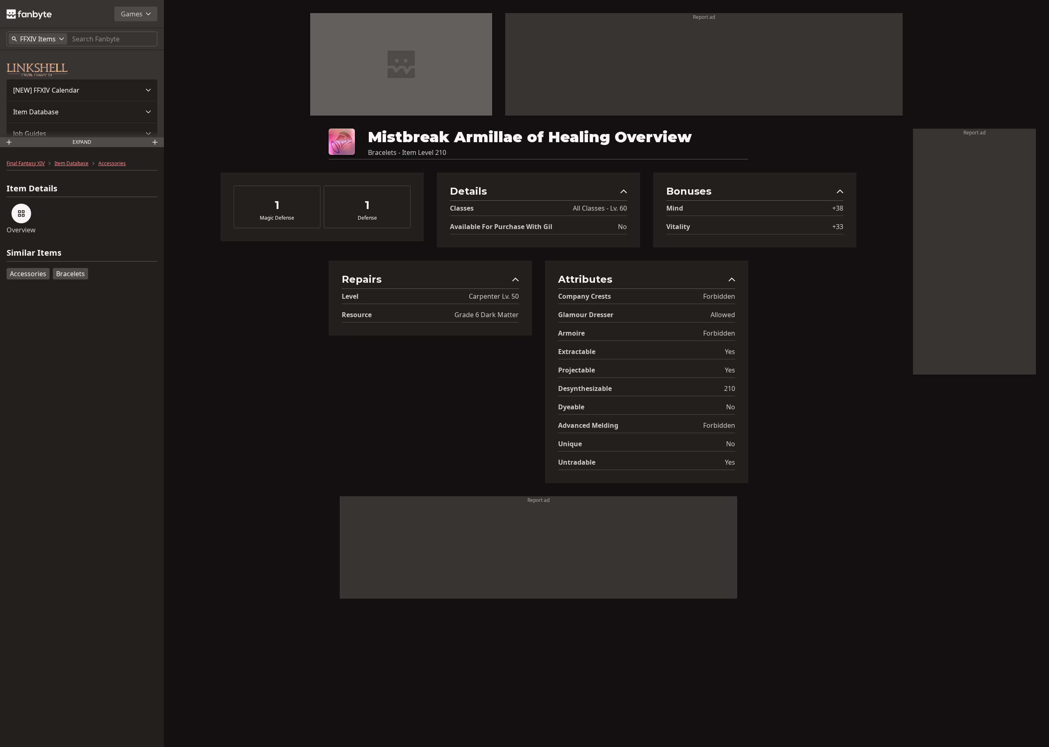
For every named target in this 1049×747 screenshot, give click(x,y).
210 (729, 388)
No (622, 227)
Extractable (576, 351)
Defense (367, 218)
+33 (837, 227)
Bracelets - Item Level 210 (407, 152)
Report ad (704, 17)
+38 (837, 208)
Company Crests (584, 296)
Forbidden (719, 296)
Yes (730, 351)
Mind (674, 208)
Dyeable (571, 407)
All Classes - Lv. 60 (600, 208)
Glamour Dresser (585, 315)
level (350, 296)
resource (357, 315)
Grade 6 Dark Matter (486, 315)
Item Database (36, 112)
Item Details (32, 188)
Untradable (576, 462)
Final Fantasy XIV (26, 163)
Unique (570, 444)
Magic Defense (277, 218)
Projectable (576, 370)
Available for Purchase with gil (501, 227)
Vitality (678, 227)
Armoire (571, 333)
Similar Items (34, 253)
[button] (82, 90)
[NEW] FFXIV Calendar (46, 90)
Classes (462, 208)
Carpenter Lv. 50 (494, 296)
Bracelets (70, 273)
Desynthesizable (585, 388)
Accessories (112, 163)
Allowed (723, 315)
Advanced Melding (588, 425)
